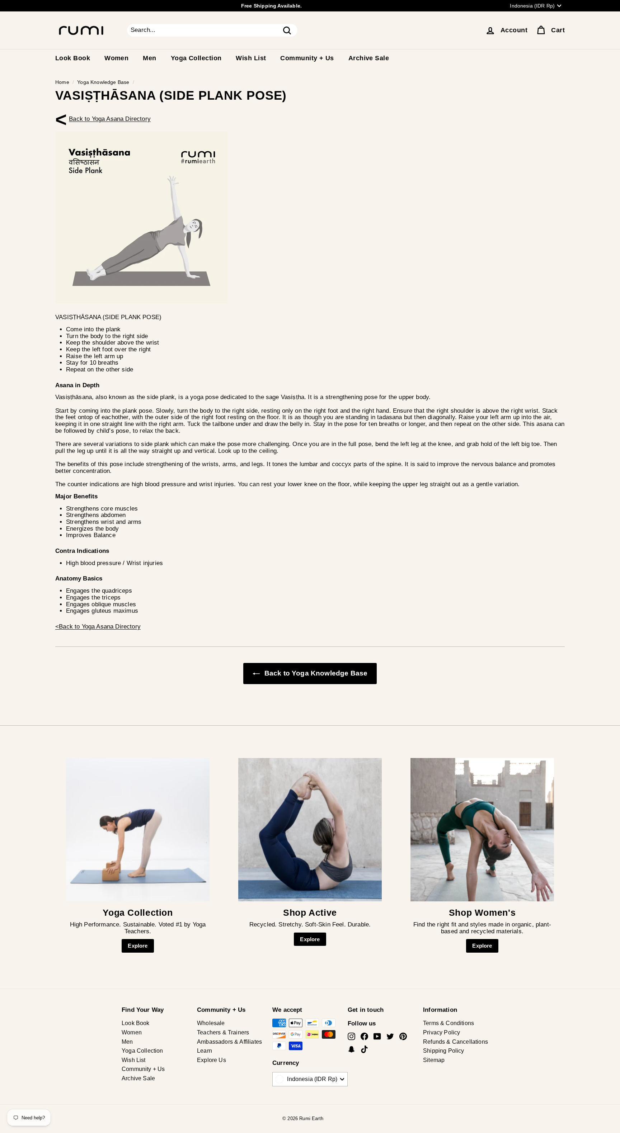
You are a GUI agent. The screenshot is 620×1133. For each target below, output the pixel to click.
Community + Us (307, 58)
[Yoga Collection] (138, 829)
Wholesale (211, 1023)
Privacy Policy (441, 1032)
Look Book (72, 58)
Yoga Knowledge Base (103, 82)
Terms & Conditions (448, 1023)
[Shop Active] (310, 829)
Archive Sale (368, 58)
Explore (137, 946)
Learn (204, 1051)
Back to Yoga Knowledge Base (315, 673)
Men (149, 58)
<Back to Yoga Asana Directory (110, 118)
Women (116, 58)
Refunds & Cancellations (455, 1042)
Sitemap (434, 1060)
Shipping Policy (443, 1051)
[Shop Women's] (482, 829)
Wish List (251, 58)
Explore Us (211, 1060)
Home (62, 82)
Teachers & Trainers (223, 1032)
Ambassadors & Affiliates (229, 1042)
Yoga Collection (196, 58)
